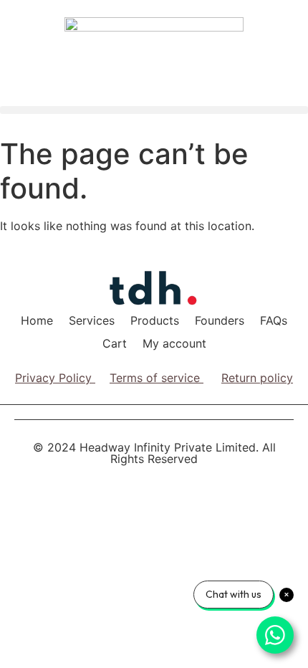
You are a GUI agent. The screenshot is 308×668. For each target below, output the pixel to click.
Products (154, 320)
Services (92, 320)
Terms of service (155, 378)
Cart (114, 343)
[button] (154, 110)
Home (37, 320)
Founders (219, 320)
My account (174, 343)
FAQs (273, 320)
